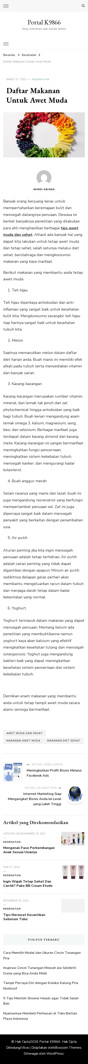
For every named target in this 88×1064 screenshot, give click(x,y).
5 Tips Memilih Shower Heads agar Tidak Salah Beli (41, 1001)
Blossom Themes (67, 1047)
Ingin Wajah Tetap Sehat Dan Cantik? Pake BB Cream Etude (28, 883)
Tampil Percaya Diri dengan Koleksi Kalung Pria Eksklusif (40, 986)
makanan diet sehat (63, 740)
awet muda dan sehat (24, 733)
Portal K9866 (44, 22)
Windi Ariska (44, 189)
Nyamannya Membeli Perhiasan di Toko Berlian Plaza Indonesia (40, 1016)
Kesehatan (40, 79)
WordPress (55, 1053)
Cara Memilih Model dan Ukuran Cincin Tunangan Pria (42, 955)
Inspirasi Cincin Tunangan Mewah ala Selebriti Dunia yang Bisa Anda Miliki (39, 971)
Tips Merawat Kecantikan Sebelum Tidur (24, 917)
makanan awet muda (23, 740)
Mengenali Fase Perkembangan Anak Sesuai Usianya (29, 850)
